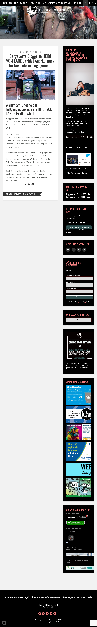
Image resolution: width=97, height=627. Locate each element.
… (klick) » (30, 183)
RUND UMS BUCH (29, 3)
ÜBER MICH (68, 3)
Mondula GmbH (55, 622)
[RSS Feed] (43, 613)
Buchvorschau (82, 164)
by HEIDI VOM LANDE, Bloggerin (26, 194)
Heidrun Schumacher (49, 620)
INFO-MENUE (77, 3)
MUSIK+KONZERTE (49, 3)
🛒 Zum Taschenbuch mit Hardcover (77, 173)
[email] (84, 250)
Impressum (52, 605)
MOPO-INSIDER (35, 52)
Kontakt (42, 605)
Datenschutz (48, 607)
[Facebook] (89, 3)
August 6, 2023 (11, 194)
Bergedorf (24, 52)
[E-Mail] (39, 613)
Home (5, 3)
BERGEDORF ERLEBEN (15, 3)
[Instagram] (92, 3)
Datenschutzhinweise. (84, 303)
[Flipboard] (47, 613)
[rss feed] (95, 3)
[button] (4, 623)
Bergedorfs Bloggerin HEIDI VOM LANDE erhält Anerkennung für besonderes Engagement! (30, 60)
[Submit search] (67, 325)
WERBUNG (59, 3)
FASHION (39, 3)
